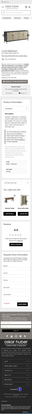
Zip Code (6, 287)
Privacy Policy (8, 396)
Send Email (22, 304)
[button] (2, 7)
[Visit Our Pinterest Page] (20, 336)
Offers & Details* (22, 396)
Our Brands (4, 401)
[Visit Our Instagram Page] (16, 336)
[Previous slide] (5, 201)
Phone (5, 280)
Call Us (10, 93)
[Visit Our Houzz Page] (24, 336)
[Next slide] (26, 201)
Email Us (23, 93)
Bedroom (17, 18)
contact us (22, 139)
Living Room (7, 18)
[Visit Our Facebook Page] (7, 336)
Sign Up (16, 330)
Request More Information (16, 81)
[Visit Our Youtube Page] (11, 336)
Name (5, 266)
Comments (7, 294)
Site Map (15, 396)
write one (19, 240)
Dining (26, 18)
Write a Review (16, 244)
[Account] (29, 7)
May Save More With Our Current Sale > (14, 56)
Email (5, 273)
